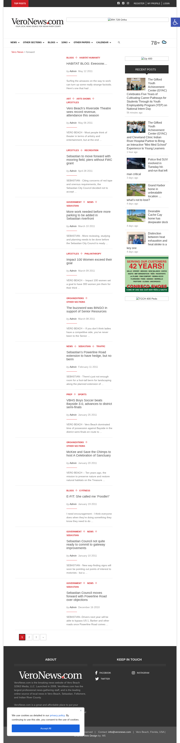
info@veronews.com (119, 731)
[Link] (136, 85)
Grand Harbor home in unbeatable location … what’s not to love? (146, 192)
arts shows (83, 99)
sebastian (72, 206)
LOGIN (166, 3)
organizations (75, 298)
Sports (82, 394)
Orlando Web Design (85, 735)
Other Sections (75, 302)
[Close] (81, 710)
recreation (91, 150)
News (90, 202)
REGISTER (139, 3)
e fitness (84, 490)
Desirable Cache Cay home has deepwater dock (158, 217)
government (74, 202)
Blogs (70, 58)
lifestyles (72, 102)
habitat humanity (89, 58)
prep (69, 394)
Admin (73, 71)
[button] (175, 22)
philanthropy (93, 254)
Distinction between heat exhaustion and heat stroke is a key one (147, 241)
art (68, 99)
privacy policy (57, 715)
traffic (100, 346)
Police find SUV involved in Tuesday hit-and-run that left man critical (147, 167)
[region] (45, 721)
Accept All (45, 728)
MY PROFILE (153, 3)
